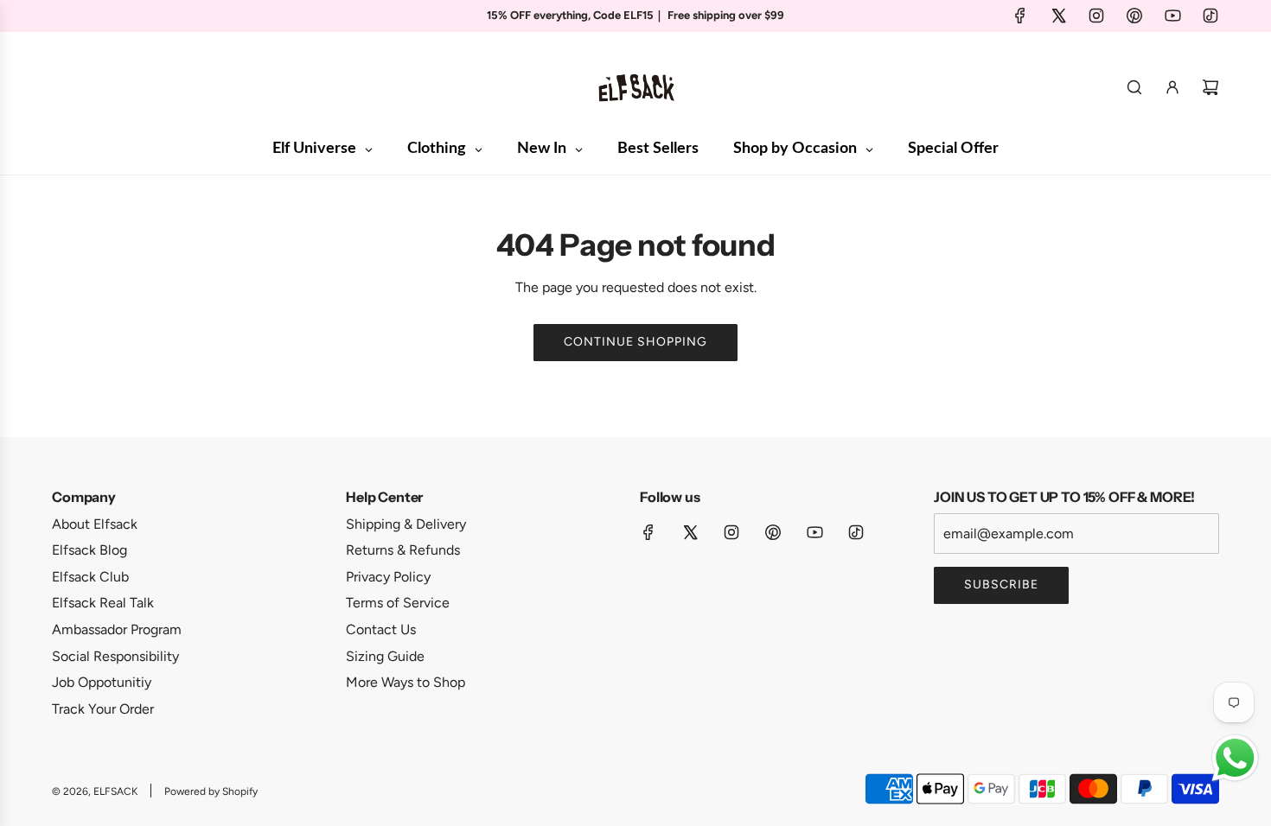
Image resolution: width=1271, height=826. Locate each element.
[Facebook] (1020, 15)
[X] (1058, 15)
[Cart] (1210, 87)
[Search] (1134, 87)
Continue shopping (635, 341)
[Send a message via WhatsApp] (1235, 758)
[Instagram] (1096, 15)
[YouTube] (1172, 15)
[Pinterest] (1134, 15)
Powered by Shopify (211, 791)
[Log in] (1172, 87)
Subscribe (1001, 584)
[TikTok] (1210, 15)
